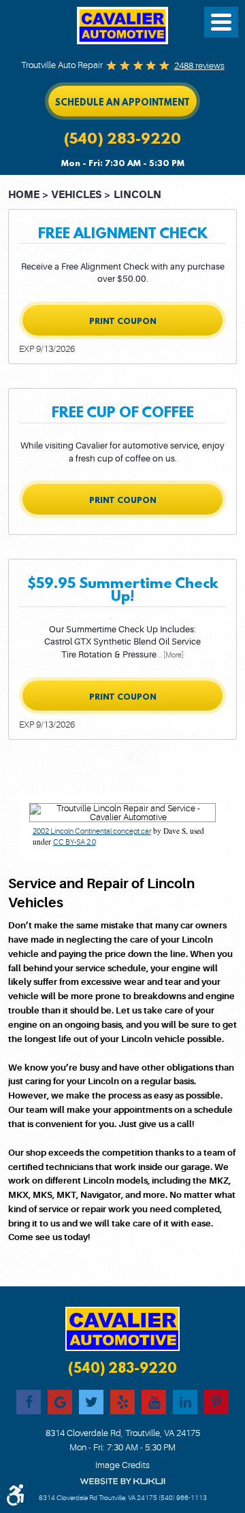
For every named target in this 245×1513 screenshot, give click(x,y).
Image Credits (122, 1465)
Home (23, 195)
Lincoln (137, 195)
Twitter (91, 1402)
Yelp (122, 1402)
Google (60, 1402)
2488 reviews (199, 66)
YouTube (154, 1402)
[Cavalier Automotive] (122, 25)
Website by (122, 1481)
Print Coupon (123, 321)
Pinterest (216, 1402)
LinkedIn (185, 1402)
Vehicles (76, 195)
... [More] (170, 655)
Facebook (28, 1402)
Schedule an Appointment (122, 102)
